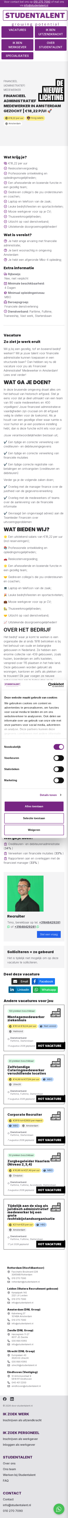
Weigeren (34, 829)
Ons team (9, 1469)
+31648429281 (49, 922)
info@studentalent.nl (36, 5)
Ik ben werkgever (17, 45)
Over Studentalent (50, 45)
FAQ (6, 1480)
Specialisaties (17, 56)
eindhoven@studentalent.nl (26, 1386)
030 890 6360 (19, 1340)
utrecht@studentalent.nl (24, 1365)
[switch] (58, 758)
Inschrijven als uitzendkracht (22, 1420)
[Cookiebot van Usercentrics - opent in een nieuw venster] (48, 685)
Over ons (9, 1463)
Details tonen (48, 794)
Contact (8, 1499)
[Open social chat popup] (58, 1509)
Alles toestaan (34, 806)
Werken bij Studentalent (19, 1475)
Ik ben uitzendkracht (50, 32)
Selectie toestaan (34, 818)
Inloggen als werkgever (19, 1444)
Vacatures (17, 30)
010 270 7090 (42, 1)
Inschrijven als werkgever (20, 1439)
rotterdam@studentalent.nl (26, 1281)
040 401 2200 (19, 1382)
